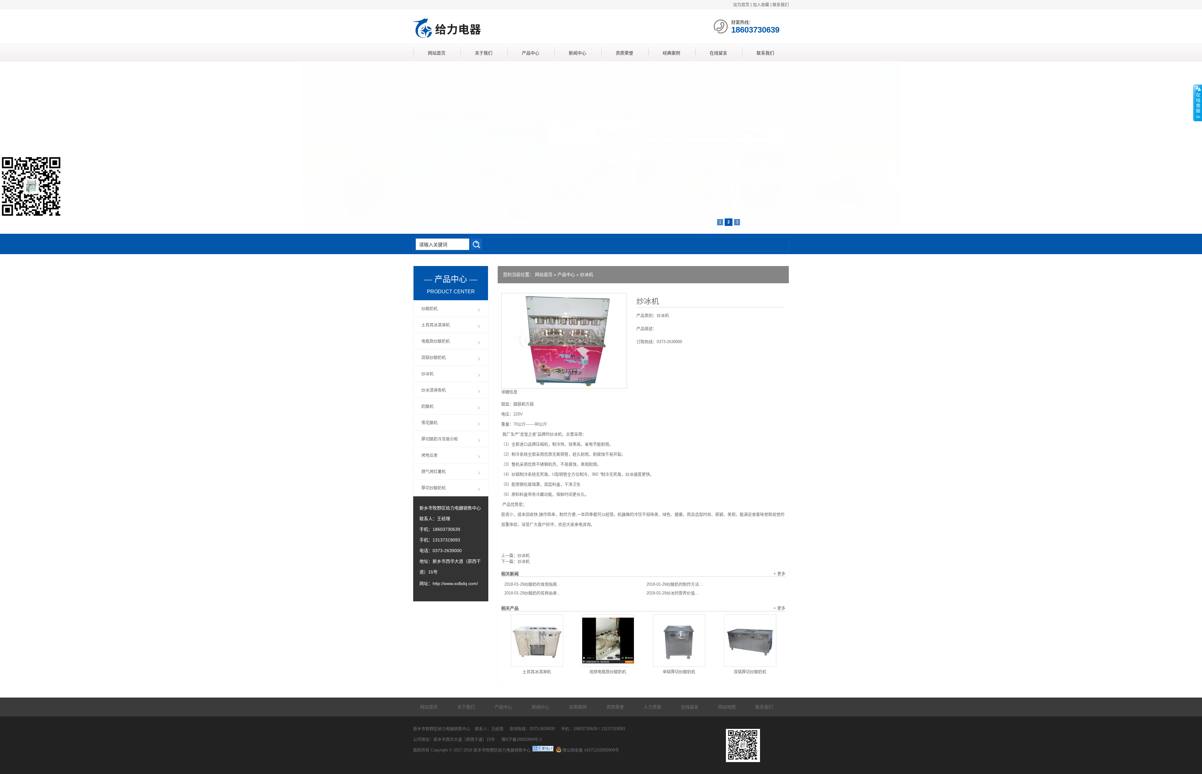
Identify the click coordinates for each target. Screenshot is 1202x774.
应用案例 (578, 706)
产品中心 (530, 52)
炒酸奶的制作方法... (674, 584)
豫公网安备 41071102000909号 (590, 750)
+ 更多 (779, 573)
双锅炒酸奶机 (433, 357)
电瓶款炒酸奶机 (435, 341)
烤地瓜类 (429, 455)
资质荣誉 (624, 52)
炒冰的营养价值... (672, 593)
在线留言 (718, 52)
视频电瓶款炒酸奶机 (607, 671)
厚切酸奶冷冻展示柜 (439, 439)
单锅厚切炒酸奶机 (679, 671)
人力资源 (652, 706)
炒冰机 (586, 274)
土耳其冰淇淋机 (536, 671)
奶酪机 (427, 406)
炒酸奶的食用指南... (532, 584)
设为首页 (741, 4)
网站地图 (727, 706)
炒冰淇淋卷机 (433, 390)
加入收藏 (761, 4)
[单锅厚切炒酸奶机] (679, 640)
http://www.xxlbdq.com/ (455, 583)
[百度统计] (542, 750)
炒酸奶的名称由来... (532, 593)
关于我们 (483, 52)
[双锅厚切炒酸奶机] (750, 640)
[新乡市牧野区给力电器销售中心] (486, 39)
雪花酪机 (429, 422)
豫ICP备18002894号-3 (521, 739)
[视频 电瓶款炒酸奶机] (608, 640)
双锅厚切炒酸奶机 (750, 671)
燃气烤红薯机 (433, 471)
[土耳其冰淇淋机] (537, 640)
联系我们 (781, 4)
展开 (1197, 103)
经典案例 (671, 52)
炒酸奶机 (429, 308)
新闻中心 (577, 52)
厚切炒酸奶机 (433, 487)
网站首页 (436, 52)
